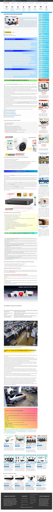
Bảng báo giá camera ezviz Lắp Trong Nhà (30, 46)
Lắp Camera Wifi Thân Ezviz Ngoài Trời (43, 59)
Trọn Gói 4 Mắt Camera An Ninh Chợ (22, 431)
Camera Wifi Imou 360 (20, 61)
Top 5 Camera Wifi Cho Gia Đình (19, 46)
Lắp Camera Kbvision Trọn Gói (9, 76)
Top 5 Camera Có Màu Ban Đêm (9, 48)
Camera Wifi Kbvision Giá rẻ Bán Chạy (29, 61)
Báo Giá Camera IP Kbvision (15, 43)
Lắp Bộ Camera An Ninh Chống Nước (44, 143)
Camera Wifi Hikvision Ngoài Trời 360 (44, 69)
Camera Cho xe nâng (41, 31)
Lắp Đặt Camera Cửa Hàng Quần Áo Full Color (31, 445)
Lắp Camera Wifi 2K (41, 53)
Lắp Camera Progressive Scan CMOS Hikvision (44, 20)
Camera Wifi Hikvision (8, 56)
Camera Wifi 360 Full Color (42, 77)
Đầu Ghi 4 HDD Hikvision (42, 24)
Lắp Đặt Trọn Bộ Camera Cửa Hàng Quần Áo (19, 444)
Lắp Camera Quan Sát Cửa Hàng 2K (13, 14)
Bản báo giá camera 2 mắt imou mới (9, 46)
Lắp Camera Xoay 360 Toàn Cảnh (43, 63)
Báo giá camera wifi (34, 41)
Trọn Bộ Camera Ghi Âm (8, 73)
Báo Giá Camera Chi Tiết (8, 43)
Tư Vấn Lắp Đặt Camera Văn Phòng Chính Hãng (43, 186)
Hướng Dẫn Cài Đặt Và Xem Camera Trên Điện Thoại (26, 429)
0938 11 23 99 (8, 0)
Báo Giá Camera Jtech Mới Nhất (32, 430)
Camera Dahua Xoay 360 (42, 65)
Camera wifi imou (33, 497)
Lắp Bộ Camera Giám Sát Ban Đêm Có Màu (10, 71)
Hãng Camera (19, 2)
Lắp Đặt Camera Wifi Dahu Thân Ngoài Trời (10, 61)
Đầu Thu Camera (31, 2)
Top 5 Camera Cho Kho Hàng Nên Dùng (25, 43)
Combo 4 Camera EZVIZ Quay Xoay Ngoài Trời (19, 464)
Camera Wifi (13, 2)
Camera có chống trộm (42, 40)
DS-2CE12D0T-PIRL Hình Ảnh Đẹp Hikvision (30, 483)
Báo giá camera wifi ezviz (17, 41)
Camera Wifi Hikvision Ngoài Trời (43, 57)
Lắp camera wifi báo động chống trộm (43, 47)
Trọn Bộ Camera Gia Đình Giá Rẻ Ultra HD (43, 109)
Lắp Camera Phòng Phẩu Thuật (43, 38)
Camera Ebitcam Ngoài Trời (42, 49)
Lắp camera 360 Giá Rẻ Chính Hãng (16, 73)
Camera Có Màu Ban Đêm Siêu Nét (26, 41)
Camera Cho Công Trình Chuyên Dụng (43, 42)
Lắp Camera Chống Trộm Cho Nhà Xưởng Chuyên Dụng (43, 91)
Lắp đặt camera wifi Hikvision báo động (10, 53)
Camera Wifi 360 (24, 500)
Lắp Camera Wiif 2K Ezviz (42, 55)
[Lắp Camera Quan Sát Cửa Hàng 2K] (21, 293)
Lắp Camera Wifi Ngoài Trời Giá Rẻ (27, 58)
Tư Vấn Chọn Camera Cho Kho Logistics (43, 34)
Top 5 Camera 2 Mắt (27, 48)
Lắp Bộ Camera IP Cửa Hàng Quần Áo (8, 444)
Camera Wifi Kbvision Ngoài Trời (17, 58)
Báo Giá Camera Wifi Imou (25, 56)
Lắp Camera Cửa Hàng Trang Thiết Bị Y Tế (21, 430)
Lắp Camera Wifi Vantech (8, 66)
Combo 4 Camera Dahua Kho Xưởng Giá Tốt (41, 464)
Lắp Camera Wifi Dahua (25, 63)
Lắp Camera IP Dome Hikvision (43, 17)
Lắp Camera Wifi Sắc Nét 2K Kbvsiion (44, 51)
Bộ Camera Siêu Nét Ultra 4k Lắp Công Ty (10, 431)
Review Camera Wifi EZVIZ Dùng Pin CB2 (43, 206)
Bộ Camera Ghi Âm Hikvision (21, 71)
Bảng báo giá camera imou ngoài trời (19, 48)
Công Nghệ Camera (38, 2)
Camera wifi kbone (33, 499)
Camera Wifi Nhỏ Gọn (24, 498)
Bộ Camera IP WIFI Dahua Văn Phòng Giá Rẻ (30, 464)
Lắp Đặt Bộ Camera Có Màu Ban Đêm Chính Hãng (29, 73)
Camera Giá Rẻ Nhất (41, 36)
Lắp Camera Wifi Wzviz (34, 494)
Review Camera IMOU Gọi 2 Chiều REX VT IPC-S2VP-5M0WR (43, 227)
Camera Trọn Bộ (24, 2)
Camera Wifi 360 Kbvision (8, 63)
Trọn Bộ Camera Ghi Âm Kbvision (29, 71)
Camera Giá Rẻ (18, 0)
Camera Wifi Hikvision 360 (42, 22)
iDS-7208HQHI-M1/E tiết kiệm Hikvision (19, 483)
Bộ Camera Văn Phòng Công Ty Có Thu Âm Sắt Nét (43, 126)
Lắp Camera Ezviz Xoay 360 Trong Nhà (43, 72)
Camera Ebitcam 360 (19, 53)
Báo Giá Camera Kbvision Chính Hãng (13, 429)
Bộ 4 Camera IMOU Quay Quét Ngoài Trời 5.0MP (8, 464)
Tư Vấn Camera (45, 2)
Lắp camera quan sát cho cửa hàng (42, 443)
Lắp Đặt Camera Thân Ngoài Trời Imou (16, 56)
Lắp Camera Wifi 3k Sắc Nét (8, 58)
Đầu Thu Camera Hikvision (42, 26)
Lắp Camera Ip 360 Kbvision (42, 67)
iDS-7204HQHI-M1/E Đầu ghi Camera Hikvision (8, 483)
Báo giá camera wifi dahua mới (9, 41)
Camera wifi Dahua (33, 500)
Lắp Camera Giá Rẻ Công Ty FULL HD (40, 483)
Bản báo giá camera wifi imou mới (16, 63)
